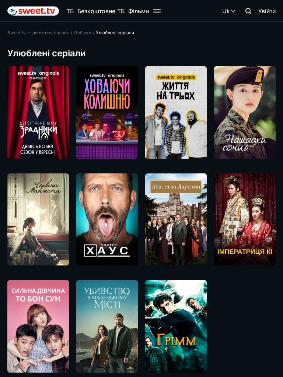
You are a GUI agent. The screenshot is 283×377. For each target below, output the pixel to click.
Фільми (138, 11)
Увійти (267, 11)
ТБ (70, 11)
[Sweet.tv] (33, 11)
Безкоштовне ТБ (101, 11)
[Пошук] (248, 11)
